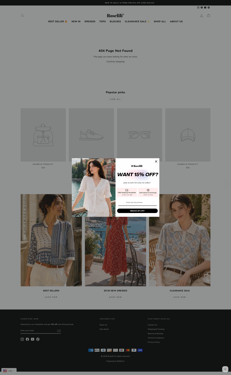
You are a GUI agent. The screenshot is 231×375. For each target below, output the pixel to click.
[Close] (156, 161)
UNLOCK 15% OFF (137, 211)
